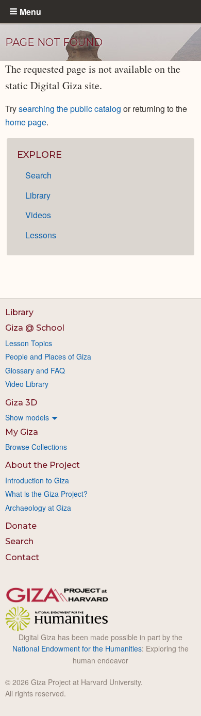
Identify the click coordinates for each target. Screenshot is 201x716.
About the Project (42, 465)
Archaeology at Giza (38, 507)
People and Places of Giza (48, 356)
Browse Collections (36, 447)
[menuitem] (100, 417)
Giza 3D (21, 403)
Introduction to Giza (37, 480)
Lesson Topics (28, 343)
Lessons (40, 235)
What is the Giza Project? (46, 494)
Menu (30, 11)
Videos (38, 215)
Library (38, 195)
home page (25, 122)
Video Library (26, 384)
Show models (27, 417)
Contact (22, 557)
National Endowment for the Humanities (77, 648)
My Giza (21, 432)
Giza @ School (34, 328)
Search (38, 175)
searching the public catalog (70, 109)
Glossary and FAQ (35, 370)
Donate (21, 526)
